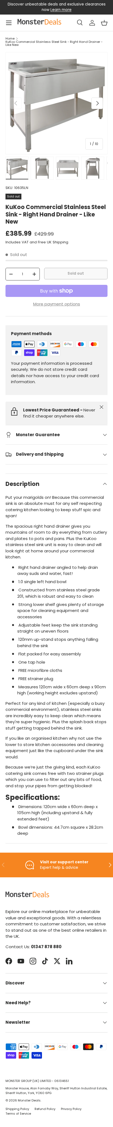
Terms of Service (18, 1113)
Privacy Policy (71, 1109)
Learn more (61, 9)
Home (10, 38)
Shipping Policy (17, 1109)
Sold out (75, 273)
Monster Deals (29, 1100)
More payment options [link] (56, 304)
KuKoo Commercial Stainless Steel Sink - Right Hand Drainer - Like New (54, 43)
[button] (104, 23)
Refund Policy (45, 1109)
